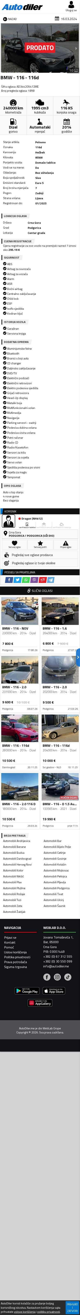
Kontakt (10, 942)
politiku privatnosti (48, 1312)
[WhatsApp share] (26, 580)
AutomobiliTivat (53, 894)
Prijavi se (10, 937)
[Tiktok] (67, 978)
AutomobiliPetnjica (55, 876)
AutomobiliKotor (13, 870)
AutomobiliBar (53, 841)
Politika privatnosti (17, 957)
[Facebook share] (9, 580)
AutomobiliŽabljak (14, 912)
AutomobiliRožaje (14, 894)
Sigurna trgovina (15, 966)
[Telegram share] (51, 580)
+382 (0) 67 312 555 (57, 956)
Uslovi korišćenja (15, 952)
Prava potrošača (15, 961)
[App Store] (54, 991)
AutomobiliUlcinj (54, 900)
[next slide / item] (76, 48)
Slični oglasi (42, 590)
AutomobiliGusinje (55, 858)
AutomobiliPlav (12, 882)
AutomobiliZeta (12, 906)
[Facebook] (46, 978)
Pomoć (9, 947)
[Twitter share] (17, 580)
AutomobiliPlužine (14, 888)
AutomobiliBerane (14, 847)
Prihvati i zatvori (72, 1307)
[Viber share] (34, 580)
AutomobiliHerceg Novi (17, 864)
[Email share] (42, 580)
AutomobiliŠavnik (54, 906)
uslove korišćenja (24, 1312)
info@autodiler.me (56, 966)
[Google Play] (27, 991)
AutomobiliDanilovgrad (17, 858)
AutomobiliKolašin (55, 864)
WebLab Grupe (52, 1028)
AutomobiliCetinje (55, 852)
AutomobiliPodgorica (57, 888)
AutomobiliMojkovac (56, 870)
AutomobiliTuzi (12, 900)
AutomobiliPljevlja (55, 882)
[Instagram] (57, 978)
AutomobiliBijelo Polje (57, 847)
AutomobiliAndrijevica (16, 841)
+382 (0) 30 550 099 (57, 961)
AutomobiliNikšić (13, 876)
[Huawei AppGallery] (40, 1003)
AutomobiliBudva (13, 852)
